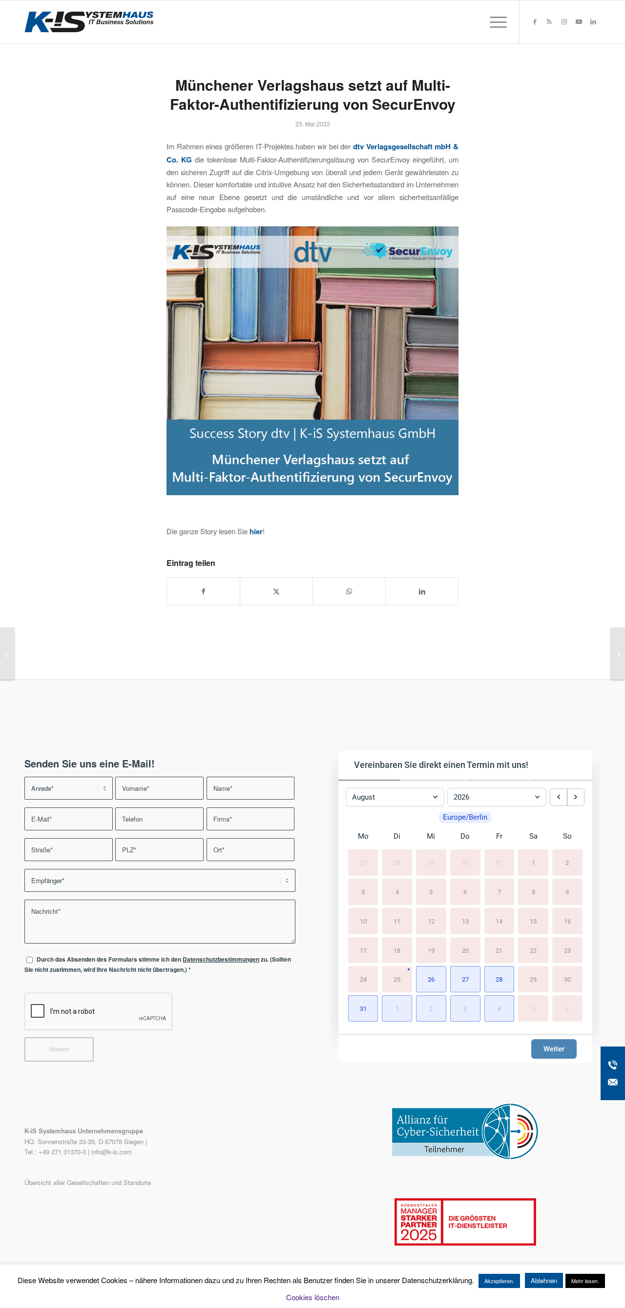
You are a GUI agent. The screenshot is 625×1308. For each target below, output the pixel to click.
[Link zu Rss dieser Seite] (549, 21)
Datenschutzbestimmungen (221, 959)
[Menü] (495, 21)
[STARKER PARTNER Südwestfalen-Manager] (465, 1243)
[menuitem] (495, 21)
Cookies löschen (312, 1297)
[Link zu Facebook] (534, 21)
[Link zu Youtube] (578, 21)
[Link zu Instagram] (564, 21)
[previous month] (558, 797)
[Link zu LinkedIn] (593, 21)
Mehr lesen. (585, 1281)
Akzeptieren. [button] (499, 1281)
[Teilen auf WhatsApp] (349, 591)
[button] (431, 979)
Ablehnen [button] (544, 1280)
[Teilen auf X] (276, 591)
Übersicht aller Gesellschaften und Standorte (87, 1182)
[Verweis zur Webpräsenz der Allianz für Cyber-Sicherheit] (465, 1157)
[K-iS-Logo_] (88, 21)
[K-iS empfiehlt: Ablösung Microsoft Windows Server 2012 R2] (7, 654)
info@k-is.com (111, 1151)
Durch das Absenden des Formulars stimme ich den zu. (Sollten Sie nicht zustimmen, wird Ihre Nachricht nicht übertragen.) (157, 964)
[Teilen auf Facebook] (203, 591)
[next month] (575, 797)
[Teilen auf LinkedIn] (422, 591)
